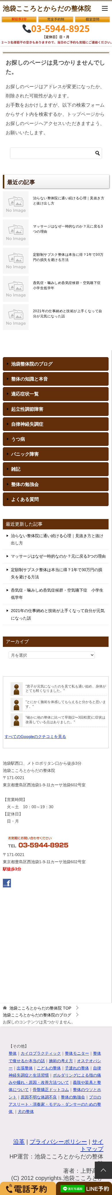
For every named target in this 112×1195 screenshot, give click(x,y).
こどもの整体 (49, 1068)
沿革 (19, 1142)
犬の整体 (26, 1111)
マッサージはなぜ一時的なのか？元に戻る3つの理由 (68, 229)
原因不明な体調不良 (39, 1097)
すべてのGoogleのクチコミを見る (35, 736)
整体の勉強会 (25, 484)
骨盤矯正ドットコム (51, 1089)
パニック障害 (25, 454)
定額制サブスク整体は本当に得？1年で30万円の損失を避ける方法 (68, 257)
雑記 (15, 469)
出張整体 (25, 1068)
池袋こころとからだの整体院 (47, 8)
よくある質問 (25, 499)
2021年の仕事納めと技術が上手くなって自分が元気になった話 (67, 313)
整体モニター (77, 1053)
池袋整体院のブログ (32, 363)
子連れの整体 (77, 1068)
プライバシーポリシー (58, 1142)
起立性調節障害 (27, 409)
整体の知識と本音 (29, 378)
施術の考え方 (61, 1060)
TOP (40, 1008)
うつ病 (18, 439)
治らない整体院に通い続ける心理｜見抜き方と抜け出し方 (68, 200)
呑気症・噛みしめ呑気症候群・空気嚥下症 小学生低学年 (68, 285)
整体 (13, 1053)
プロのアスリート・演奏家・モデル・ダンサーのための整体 (55, 1104)
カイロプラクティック (41, 1053)
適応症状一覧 (25, 393)
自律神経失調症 (27, 424)
